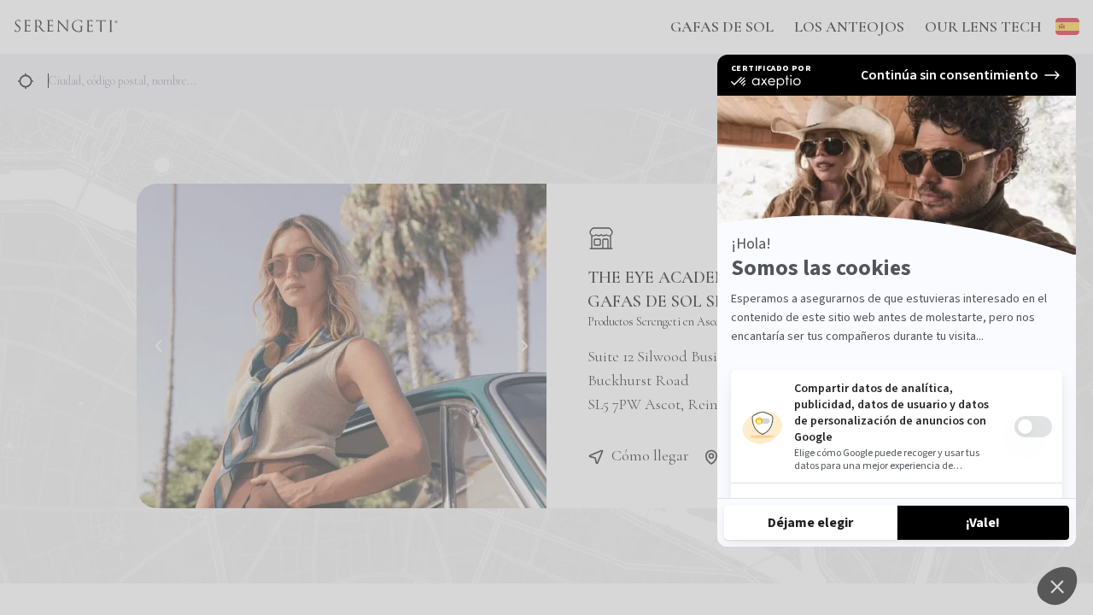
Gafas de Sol (722, 26)
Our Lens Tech (983, 26)
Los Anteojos (849, 26)
